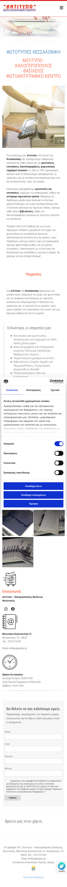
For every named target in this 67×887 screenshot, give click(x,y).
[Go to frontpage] (27, 7)
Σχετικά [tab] (55, 390)
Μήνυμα (8, 768)
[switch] (59, 453)
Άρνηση (33, 503)
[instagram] (5, 609)
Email (7, 744)
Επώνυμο (9, 756)
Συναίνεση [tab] (12, 390)
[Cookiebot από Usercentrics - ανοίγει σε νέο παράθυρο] (49, 381)
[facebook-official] (12, 609)
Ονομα (7, 731)
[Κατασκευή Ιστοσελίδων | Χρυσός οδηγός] (33, 868)
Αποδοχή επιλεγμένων (33, 494)
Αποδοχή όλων (33, 486)
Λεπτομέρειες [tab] (33, 390)
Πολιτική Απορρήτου (33, 877)
